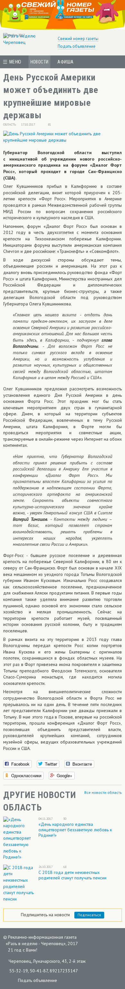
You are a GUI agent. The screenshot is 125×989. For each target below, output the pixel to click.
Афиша (65, 61)
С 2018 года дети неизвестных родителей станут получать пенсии (72, 875)
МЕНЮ (15, 61)
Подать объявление (77, 46)
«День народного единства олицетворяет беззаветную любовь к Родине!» (75, 829)
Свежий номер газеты (78, 38)
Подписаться (89, 914)
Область (9, 124)
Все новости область (103, 792)
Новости (39, 61)
